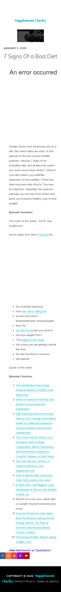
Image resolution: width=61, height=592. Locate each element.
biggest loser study (32, 339)
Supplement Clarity (30, 20)
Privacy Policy (24, 581)
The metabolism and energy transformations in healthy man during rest (35, 389)
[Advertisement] (30, 111)
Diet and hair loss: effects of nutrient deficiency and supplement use (33, 465)
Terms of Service (47, 581)
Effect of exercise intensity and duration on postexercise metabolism (35, 404)
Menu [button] (30, 7)
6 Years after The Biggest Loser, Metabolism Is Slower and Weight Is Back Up (36, 489)
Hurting (43, 234)
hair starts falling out (34, 311)
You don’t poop (25, 330)
